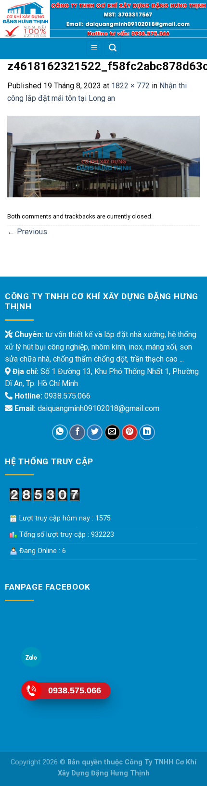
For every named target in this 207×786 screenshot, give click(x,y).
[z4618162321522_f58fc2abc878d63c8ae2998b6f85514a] (103, 155)
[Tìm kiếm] (112, 48)
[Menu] (94, 48)
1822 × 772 (130, 85)
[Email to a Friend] (112, 432)
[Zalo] (31, 656)
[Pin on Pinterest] (130, 432)
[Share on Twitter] (95, 432)
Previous (27, 231)
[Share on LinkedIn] (147, 432)
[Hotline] (31, 690)
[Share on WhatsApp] (60, 432)
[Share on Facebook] (77, 432)
